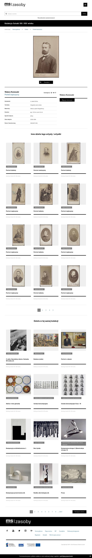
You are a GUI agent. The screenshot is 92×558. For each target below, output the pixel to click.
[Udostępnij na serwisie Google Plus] (52, 92)
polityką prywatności (66, 556)
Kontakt (45, 535)
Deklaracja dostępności (73, 531)
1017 (60, 512)
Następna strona (79, 512)
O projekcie (62, 531)
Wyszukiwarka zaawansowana (46, 18)
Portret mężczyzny (37, 29)
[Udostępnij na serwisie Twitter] (54, 92)
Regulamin (37, 535)
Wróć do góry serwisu (55, 535)
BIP (55, 531)
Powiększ (47, 82)
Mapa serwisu (48, 531)
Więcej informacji (67, 100)
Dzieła (26, 29)
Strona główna (16, 29)
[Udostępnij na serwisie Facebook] (55, 92)
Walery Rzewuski (12, 92)
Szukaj (84, 13)
